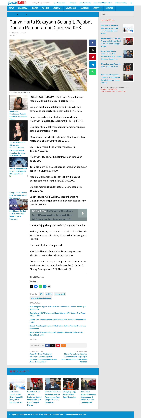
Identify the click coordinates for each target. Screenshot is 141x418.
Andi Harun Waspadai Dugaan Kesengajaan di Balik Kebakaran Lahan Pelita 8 (88, 397)
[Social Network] (131, 3)
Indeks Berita (112, 89)
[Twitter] (52, 345)
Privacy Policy (122, 91)
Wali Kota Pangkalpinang (41, 298)
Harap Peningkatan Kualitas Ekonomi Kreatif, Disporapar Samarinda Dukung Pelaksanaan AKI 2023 (74, 356)
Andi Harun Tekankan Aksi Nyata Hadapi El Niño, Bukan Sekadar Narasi (16, 397)
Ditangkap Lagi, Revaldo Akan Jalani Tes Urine (69, 394)
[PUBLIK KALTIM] (17, 2)
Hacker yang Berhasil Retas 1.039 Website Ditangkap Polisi (18, 171)
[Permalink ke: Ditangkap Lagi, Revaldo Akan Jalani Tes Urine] (71, 384)
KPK (41, 294)
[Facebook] (47, 345)
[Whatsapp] (92, 72)
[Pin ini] (92, 57)
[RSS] (63, 345)
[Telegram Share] (92, 64)
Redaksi (103, 89)
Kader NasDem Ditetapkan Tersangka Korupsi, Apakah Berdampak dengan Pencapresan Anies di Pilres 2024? (43, 356)
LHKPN (49, 294)
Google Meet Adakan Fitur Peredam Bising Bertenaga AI (18, 195)
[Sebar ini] (92, 43)
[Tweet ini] (92, 50)
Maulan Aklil (60, 294)
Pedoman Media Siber (108, 91)
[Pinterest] (58, 345)
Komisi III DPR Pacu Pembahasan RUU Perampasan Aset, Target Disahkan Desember (52, 397)
